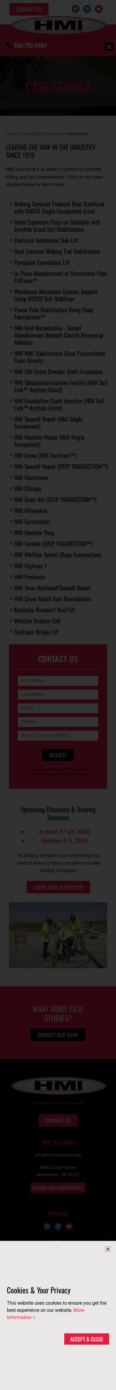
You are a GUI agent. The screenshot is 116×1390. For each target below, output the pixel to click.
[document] (58, 695)
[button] (108, 1249)
